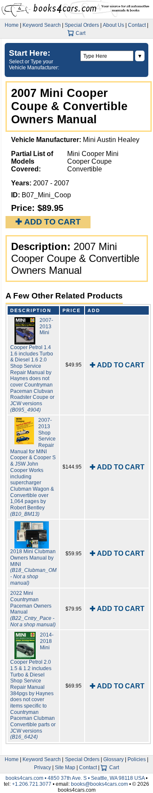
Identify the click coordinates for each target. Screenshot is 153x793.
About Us (113, 25)
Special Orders (82, 25)
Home (12, 25)
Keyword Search (42, 25)
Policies (137, 759)
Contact (137, 25)
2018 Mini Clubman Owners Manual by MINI (33, 567)
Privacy (42, 767)
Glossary (113, 759)
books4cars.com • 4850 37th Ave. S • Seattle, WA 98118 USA (76, 778)
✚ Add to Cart (48, 221)
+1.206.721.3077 (31, 784)
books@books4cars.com (99, 784)
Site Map (65, 767)
